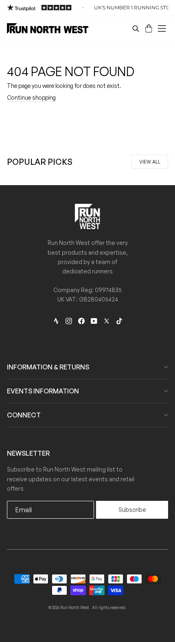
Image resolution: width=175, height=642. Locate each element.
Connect (24, 415)
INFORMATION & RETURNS (48, 367)
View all (149, 162)
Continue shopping (31, 97)
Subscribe (132, 509)
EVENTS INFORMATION (43, 391)
